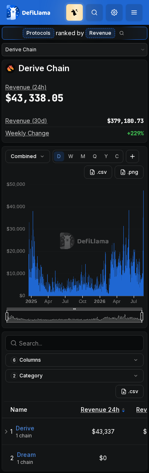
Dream (26, 454)
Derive (25, 428)
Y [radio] (106, 156)
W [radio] (70, 156)
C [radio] (117, 156)
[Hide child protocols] (6, 431)
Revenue (100, 33)
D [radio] (59, 156)
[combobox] (114, 12)
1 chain (24, 435)
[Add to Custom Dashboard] (132, 156)
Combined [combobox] (23, 156)
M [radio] (83, 156)
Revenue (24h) (26, 87)
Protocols (38, 33)
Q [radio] (95, 156)
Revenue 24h (100, 409)
